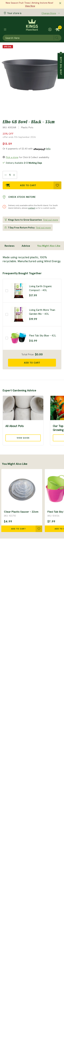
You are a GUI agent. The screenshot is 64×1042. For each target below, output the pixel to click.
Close (61, 53)
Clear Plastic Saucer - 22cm (21, 511)
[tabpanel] (32, 259)
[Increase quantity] (14, 175)
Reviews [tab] (9, 245)
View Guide (23, 438)
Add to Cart (28, 185)
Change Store (49, 13)
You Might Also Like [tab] (48, 245)
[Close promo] (60, 3)
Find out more (50, 219)
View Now (30, 5)
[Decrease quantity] (5, 175)
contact (31, 208)
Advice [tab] (26, 245)
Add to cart (32, 362)
